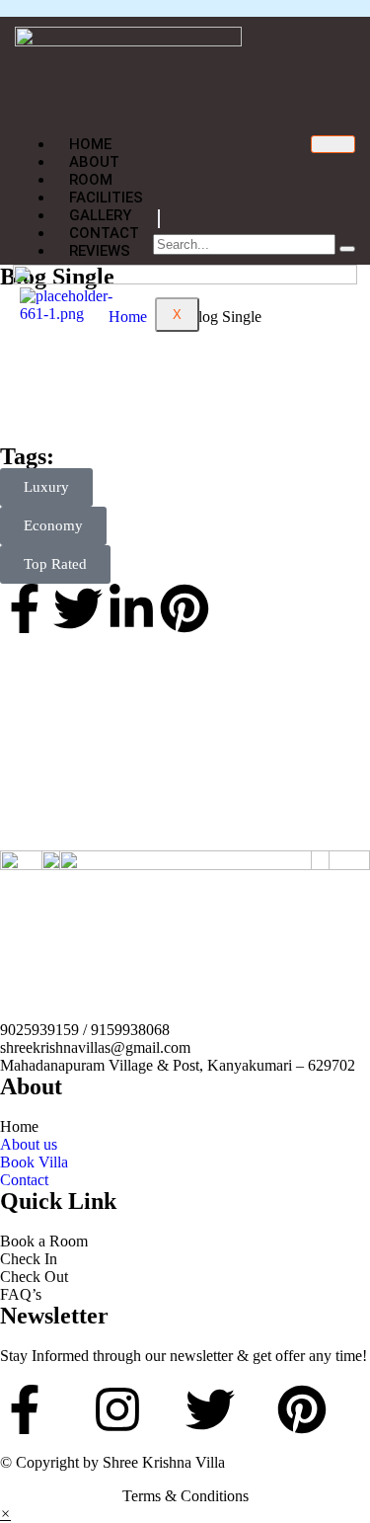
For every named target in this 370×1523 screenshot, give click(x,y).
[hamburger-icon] (333, 144)
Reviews (99, 251)
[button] (5, 1513)
